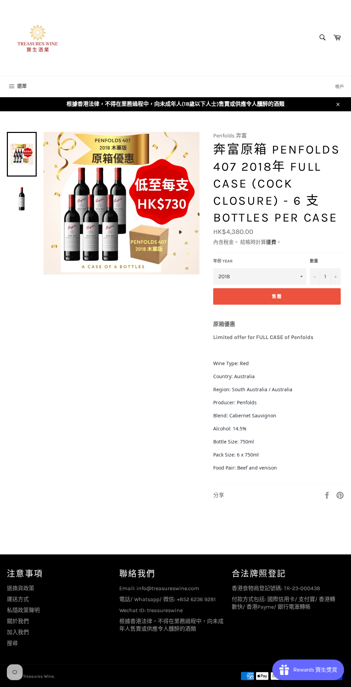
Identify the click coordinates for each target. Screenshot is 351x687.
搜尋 (12, 643)
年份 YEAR (223, 261)
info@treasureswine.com (167, 588)
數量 (314, 261)
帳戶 (339, 86)
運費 (271, 242)
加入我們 (18, 632)
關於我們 (18, 621)
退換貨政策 (20, 588)
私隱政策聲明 (23, 610)
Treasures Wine (38, 676)
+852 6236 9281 (196, 599)
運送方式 (18, 599)
